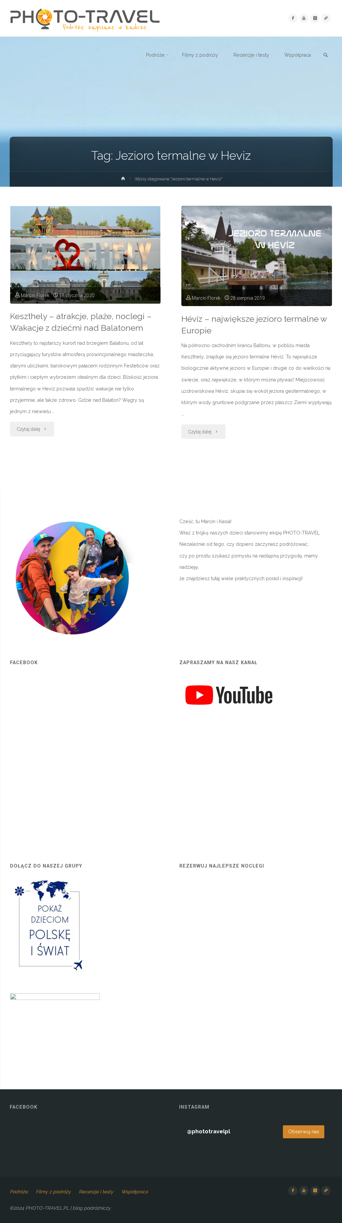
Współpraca (134, 1191)
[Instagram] (314, 18)
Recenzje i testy (96, 1191)
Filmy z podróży (53, 1191)
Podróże (19, 1191)
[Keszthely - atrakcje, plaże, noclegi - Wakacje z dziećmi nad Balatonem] (85, 255)
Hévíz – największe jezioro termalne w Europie (254, 324)
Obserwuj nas (303, 1131)
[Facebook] (292, 18)
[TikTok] (325, 18)
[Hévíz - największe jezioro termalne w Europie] (256, 256)
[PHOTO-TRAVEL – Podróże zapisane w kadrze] (85, 18)
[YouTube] (303, 18)
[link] (326, 55)
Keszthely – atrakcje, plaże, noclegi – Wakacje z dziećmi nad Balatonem (81, 322)
